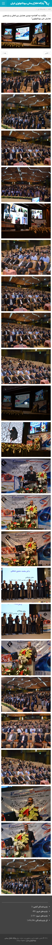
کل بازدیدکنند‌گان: (41, 920)
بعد (5, 53)
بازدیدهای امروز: (42, 911)
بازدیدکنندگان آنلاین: (40, 906)
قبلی (47, 53)
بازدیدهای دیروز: (41, 915)
